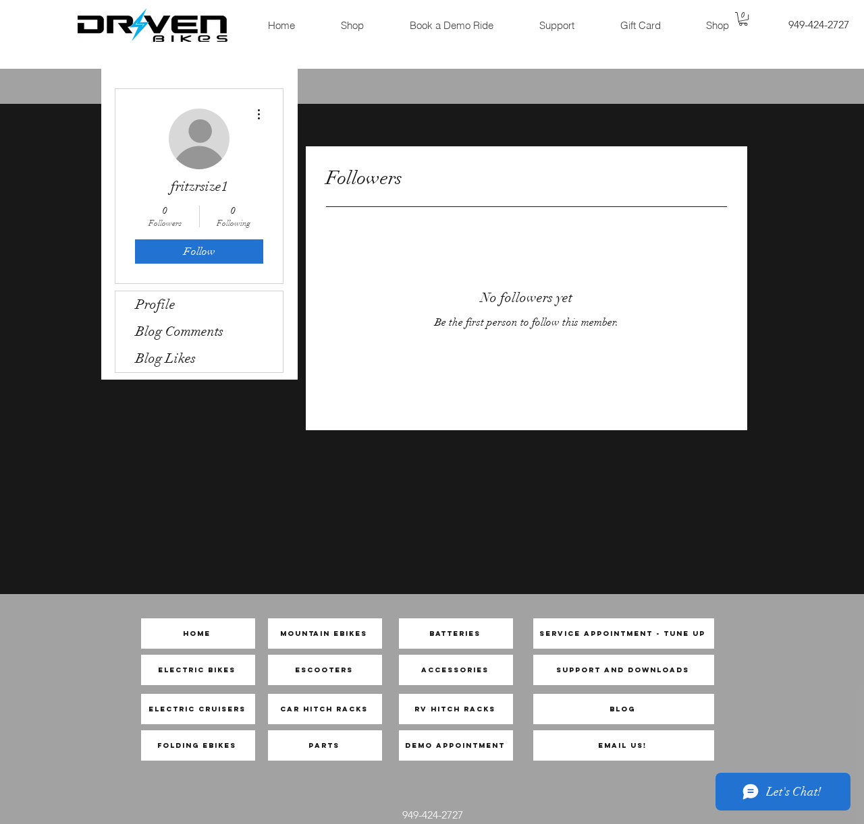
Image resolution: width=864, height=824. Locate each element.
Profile (156, 304)
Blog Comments (179, 331)
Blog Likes (166, 358)
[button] (743, 19)
